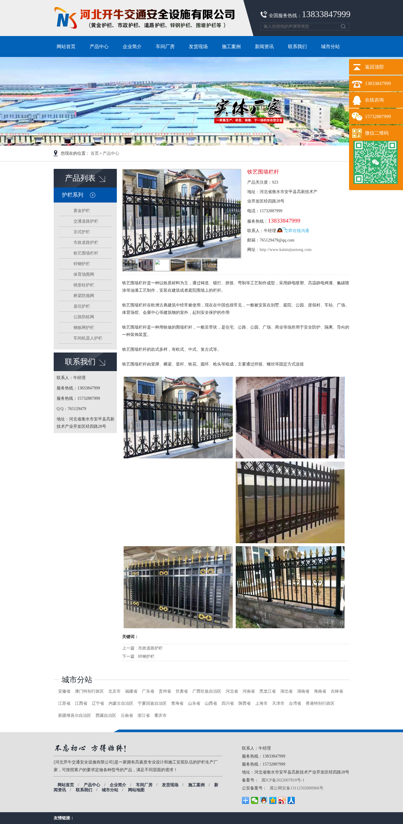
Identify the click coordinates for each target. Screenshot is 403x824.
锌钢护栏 (81, 264)
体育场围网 (83, 274)
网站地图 (136, 790)
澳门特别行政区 (89, 691)
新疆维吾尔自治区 (74, 715)
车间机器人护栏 (87, 338)
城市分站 (77, 679)
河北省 (232, 691)
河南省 (249, 691)
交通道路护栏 (85, 221)
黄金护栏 (81, 210)
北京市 (114, 691)
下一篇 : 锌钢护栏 (138, 656)
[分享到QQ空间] (273, 800)
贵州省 (165, 691)
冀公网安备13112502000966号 (296, 788)
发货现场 (170, 785)
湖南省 (303, 691)
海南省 (320, 691)
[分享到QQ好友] (264, 800)
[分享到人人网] (291, 800)
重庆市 (160, 715)
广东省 (148, 691)
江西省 (81, 703)
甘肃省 (182, 691)
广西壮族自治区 (206, 691)
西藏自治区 (106, 715)
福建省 (131, 691)
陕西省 (244, 703)
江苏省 (64, 703)
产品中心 (111, 153)
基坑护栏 (81, 306)
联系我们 (84, 790)
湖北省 (286, 691)
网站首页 (66, 785)
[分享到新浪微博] (282, 800)
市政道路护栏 (85, 242)
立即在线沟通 (296, 231)
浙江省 (143, 715)
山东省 (194, 703)
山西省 (211, 703)
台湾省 (295, 703)
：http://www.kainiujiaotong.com (283, 249)
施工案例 (196, 785)
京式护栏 (81, 232)
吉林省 (337, 691)
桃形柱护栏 (83, 285)
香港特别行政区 (320, 703)
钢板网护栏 (83, 327)
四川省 (228, 703)
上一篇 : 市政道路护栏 (142, 648)
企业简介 (118, 785)
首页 (95, 153)
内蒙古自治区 (121, 703)
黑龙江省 (267, 691)
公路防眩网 (83, 317)
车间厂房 (144, 785)
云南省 (127, 715)
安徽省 (64, 691)
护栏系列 (72, 195)
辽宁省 (98, 703)
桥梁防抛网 (83, 295)
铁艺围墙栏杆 (85, 253)
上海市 (261, 703)
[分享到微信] (254, 800)
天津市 (278, 703)
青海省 (177, 703)
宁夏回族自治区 (152, 703)
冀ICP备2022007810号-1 (282, 780)
